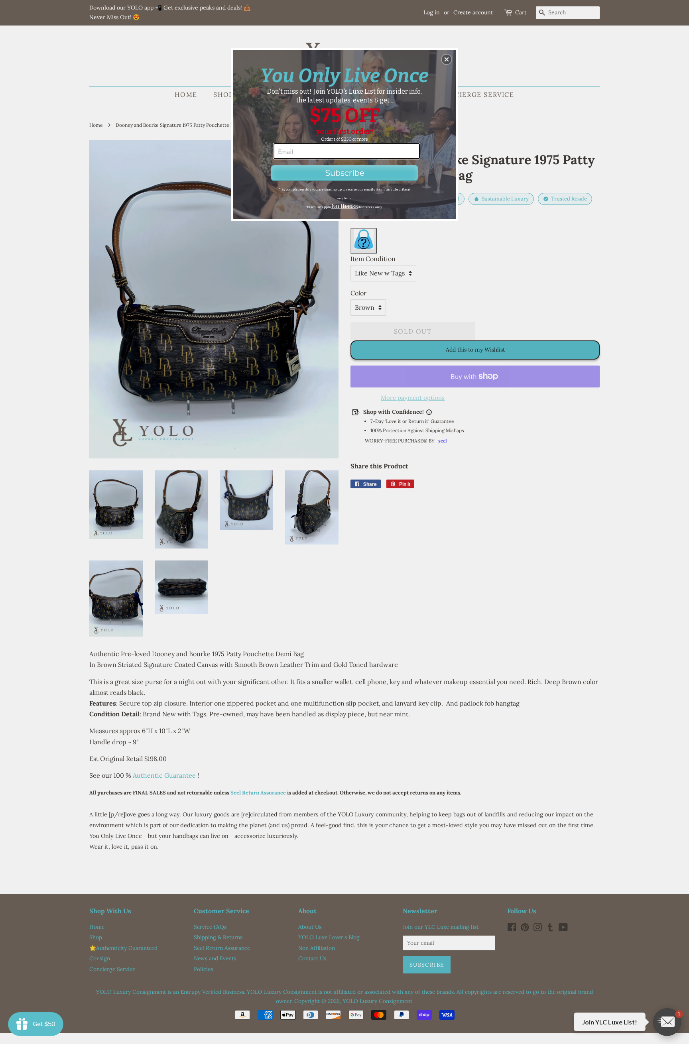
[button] (446, 59)
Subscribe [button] (344, 173)
